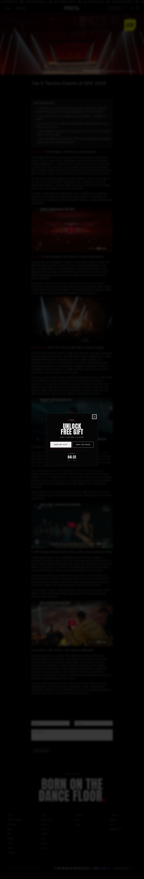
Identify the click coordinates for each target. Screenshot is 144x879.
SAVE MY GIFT (61, 444)
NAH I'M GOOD (83, 444)
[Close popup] (94, 417)
